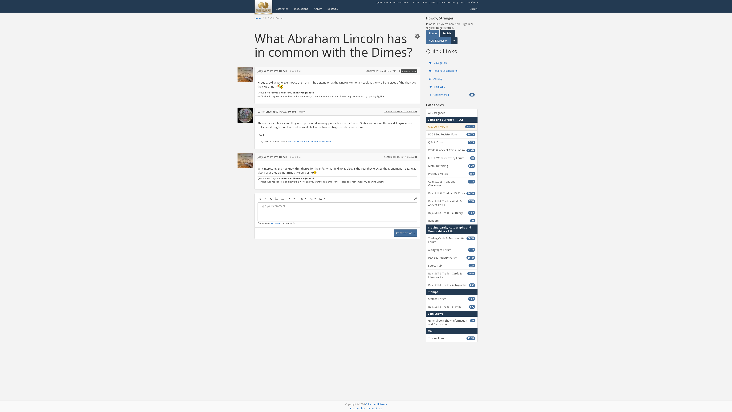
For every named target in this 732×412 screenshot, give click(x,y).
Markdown (275, 222)
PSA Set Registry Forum (451, 257)
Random (451, 220)
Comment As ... (405, 233)
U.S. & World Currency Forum (451, 158)
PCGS (416, 2)
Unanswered (453, 95)
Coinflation (472, 2)
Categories (282, 8)
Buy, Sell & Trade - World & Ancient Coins (451, 203)
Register (447, 33)
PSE (433, 2)
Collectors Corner (399, 2)
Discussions (301, 8)
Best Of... (332, 8)
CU (461, 2)
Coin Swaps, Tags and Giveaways (451, 183)
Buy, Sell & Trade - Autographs (451, 285)
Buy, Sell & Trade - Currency (451, 213)
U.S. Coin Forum (409, 71)
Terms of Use (374, 408)
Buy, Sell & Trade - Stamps (451, 306)
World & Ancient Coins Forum (451, 150)
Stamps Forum (451, 299)
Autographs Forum (451, 250)
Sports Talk (451, 265)
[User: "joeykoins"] (245, 74)
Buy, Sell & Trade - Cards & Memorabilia (451, 275)
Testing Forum (451, 338)
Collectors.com (447, 2)
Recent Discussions (445, 70)
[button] (417, 36)
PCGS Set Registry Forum (451, 134)
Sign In (474, 8)
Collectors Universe (376, 404)
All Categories (436, 113)
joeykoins (263, 71)
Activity (318, 8)
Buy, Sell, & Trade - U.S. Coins (451, 193)
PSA (425, 2)
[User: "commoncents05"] (245, 115)
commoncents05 (268, 111)
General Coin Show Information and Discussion (451, 322)
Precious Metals (451, 173)
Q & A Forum (451, 142)
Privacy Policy (357, 408)
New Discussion (438, 40)
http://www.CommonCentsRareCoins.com (309, 141)
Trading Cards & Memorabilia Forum (451, 240)
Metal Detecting (451, 166)
